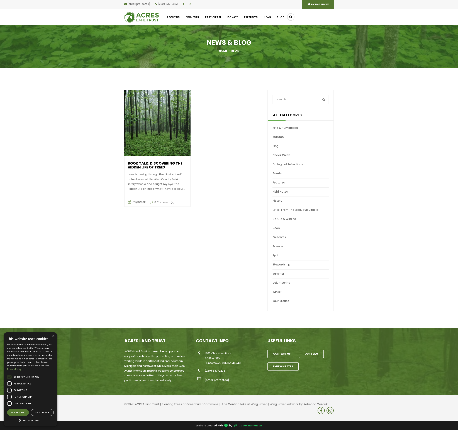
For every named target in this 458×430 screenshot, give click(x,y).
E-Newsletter (283, 366)
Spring (276, 255)
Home (223, 51)
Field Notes (280, 191)
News (267, 17)
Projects (192, 17)
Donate (232, 17)
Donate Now (320, 4)
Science (277, 246)
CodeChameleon (250, 425)
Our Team (311, 354)
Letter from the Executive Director (296, 210)
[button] (30, 420)
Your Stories (280, 301)
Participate (213, 17)
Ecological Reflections (287, 164)
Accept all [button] (18, 412)
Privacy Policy (14, 369)
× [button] (53, 336)
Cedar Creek (281, 155)
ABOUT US (173, 17)
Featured (278, 182)
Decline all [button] (42, 412)
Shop (280, 17)
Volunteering (281, 283)
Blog (275, 146)
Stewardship (281, 264)
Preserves (251, 17)
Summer (278, 273)
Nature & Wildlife (284, 219)
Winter (277, 292)
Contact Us (282, 354)
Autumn (278, 137)
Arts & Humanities (285, 128)
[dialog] (30, 379)
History (277, 201)
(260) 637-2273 (168, 4)
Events (277, 173)
